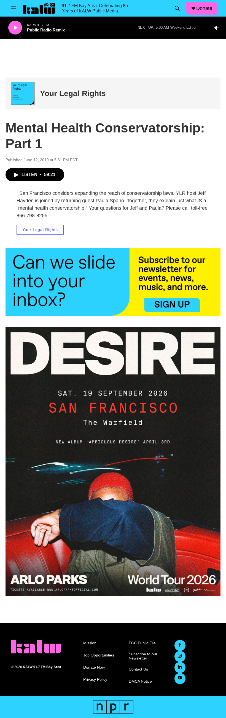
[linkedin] (179, 667)
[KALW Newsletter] (113, 282)
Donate (204, 8)
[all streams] (218, 28)
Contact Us (138, 669)
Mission (89, 643)
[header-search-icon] (177, 8)
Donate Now (94, 667)
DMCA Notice (140, 681)
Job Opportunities (98, 655)
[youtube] (179, 678)
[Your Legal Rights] (22, 93)
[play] (15, 28)
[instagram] (179, 656)
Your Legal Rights (73, 93)
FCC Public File (142, 643)
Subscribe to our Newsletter (143, 656)
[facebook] (179, 645)
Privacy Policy (95, 679)
